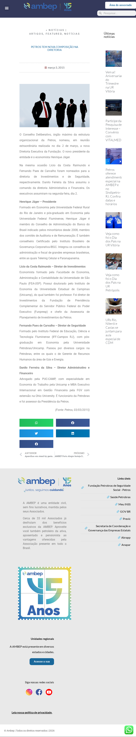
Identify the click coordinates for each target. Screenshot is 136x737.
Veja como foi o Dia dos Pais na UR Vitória (113, 239)
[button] (7, 8)
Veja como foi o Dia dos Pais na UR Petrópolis (113, 282)
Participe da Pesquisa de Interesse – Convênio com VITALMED (114, 130)
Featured (54, 33)
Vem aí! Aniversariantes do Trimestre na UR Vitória (116, 81)
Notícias (72, 33)
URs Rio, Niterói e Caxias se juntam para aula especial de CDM (114, 331)
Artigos (36, 33)
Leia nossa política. (32, 712)
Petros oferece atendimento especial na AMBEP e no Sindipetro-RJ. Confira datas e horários (114, 187)
